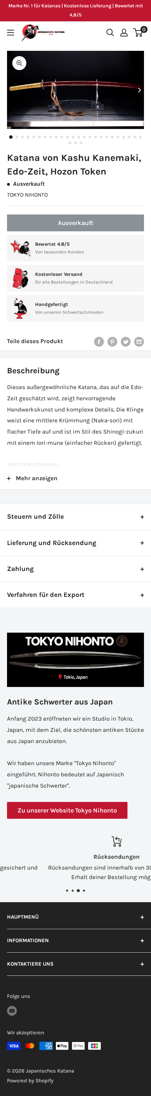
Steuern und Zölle (35, 516)
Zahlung (20, 569)
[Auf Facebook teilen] (99, 341)
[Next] (139, 90)
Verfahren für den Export (46, 595)
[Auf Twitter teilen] (126, 341)
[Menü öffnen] (10, 32)
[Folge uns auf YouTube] (12, 1011)
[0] (138, 32)
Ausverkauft (75, 223)
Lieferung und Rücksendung (51, 543)
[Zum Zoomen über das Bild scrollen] (19, 63)
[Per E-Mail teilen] (139, 341)
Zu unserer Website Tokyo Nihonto (67, 810)
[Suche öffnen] (110, 32)
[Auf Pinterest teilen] (112, 341)
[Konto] (123, 32)
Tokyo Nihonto (27, 194)
